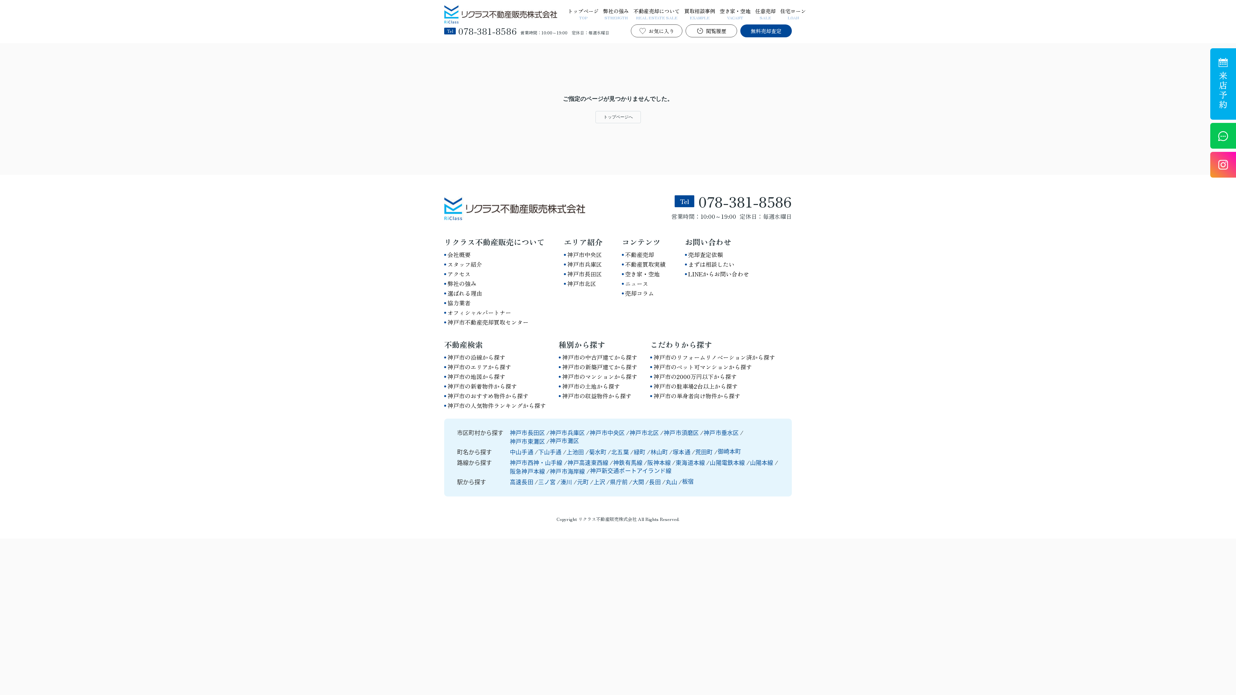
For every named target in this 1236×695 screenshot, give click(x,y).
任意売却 (765, 13)
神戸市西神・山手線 (537, 462)
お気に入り (661, 31)
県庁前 (619, 481)
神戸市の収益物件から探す (597, 396)
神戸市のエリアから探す (479, 367)
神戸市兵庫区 (584, 264)
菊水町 (598, 452)
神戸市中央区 (584, 254)
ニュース (636, 283)
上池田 (575, 452)
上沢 (599, 481)
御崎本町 (729, 451)
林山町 (660, 452)
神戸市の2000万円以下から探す (695, 376)
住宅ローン (793, 13)
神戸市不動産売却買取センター (488, 322)
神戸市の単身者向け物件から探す (696, 396)
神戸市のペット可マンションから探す (702, 367)
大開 (638, 481)
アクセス (459, 274)
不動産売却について (656, 13)
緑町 (640, 452)
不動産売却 (639, 254)
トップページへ (618, 117)
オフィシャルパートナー (479, 312)
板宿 (688, 481)
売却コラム (639, 293)
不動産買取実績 (645, 264)
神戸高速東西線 (588, 462)
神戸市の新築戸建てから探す (599, 367)
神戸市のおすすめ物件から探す (488, 396)
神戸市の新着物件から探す (482, 386)
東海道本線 (691, 462)
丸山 (671, 481)
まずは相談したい (711, 264)
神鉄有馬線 (628, 462)
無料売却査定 (766, 31)
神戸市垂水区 (721, 432)
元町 (583, 481)
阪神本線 (659, 462)
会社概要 (459, 254)
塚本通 (682, 452)
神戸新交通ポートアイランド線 (631, 470)
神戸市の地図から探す (476, 376)
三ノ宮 (547, 481)
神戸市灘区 (564, 440)
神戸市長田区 (584, 274)
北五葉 (620, 452)
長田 (654, 481)
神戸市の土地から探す (591, 386)
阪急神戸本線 (528, 471)
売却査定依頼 (705, 254)
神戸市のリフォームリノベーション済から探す (714, 357)
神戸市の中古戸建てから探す (599, 357)
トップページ (583, 13)
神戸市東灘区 (527, 441)
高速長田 (521, 481)
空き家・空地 (735, 13)
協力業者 (459, 303)
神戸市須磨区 (681, 432)
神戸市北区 (581, 283)
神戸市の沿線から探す (476, 357)
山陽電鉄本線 (728, 462)
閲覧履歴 (716, 31)
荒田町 (704, 452)
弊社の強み (616, 13)
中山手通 (522, 452)
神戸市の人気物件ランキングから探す (496, 405)
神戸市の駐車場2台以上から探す (695, 386)
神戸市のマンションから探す (599, 376)
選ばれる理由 (464, 293)
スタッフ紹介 (464, 264)
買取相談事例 (699, 13)
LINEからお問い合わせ (718, 274)
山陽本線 (762, 462)
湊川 (566, 481)
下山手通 (550, 452)
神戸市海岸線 (568, 471)
